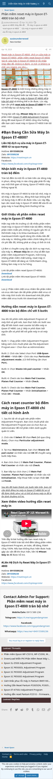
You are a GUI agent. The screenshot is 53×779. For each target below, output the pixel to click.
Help (46, 754)
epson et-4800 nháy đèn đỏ (14, 25)
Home (5, 756)
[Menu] (4, 3)
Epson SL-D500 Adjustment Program (22, 663)
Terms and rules (21, 754)
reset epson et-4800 (11, 28)
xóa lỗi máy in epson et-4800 (14, 32)
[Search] (49, 3)
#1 (50, 49)
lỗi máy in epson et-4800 (37, 25)
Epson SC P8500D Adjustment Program (24, 676)
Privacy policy (36, 754)
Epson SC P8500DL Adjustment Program (24, 667)
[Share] (46, 49)
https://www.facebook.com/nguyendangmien (26, 625)
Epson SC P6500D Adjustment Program (24, 671)
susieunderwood (11, 22)
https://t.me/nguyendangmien (32, 617)
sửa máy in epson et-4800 (32, 28)
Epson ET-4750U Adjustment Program (23, 689)
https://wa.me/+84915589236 (32, 631)
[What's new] (44, 3)
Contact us (6, 754)
